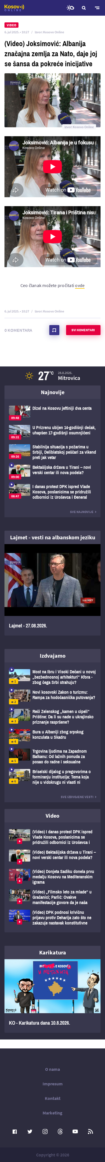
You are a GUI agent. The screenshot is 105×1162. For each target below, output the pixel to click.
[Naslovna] (14, 7)
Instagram (45, 1131)
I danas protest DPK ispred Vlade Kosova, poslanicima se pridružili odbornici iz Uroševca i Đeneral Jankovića (52, 492)
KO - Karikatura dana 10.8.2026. (52, 996)
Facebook (15, 1131)
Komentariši (54, 330)
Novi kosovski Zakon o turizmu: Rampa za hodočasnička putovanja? (52, 697)
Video (52, 815)
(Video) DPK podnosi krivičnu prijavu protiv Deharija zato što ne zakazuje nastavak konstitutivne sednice (52, 918)
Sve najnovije (82, 512)
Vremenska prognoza (70, 7)
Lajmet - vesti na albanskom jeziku (52, 537)
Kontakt (52, 1098)
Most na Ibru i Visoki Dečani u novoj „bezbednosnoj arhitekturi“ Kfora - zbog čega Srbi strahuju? (52, 677)
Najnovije (52, 392)
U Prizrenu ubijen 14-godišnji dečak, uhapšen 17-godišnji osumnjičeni (52, 432)
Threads (60, 1131)
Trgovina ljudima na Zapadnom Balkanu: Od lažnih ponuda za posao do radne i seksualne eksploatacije (52, 757)
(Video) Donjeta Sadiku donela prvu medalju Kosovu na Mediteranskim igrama (52, 877)
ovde (80, 285)
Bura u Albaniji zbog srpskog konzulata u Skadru (52, 736)
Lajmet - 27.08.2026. (52, 590)
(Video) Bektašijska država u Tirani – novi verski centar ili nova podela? (52, 857)
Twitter (30, 1131)
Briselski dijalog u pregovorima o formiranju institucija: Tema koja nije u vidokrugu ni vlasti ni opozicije (52, 777)
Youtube (75, 1131)
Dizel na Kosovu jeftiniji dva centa (52, 413)
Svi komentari (83, 330)
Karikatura (52, 952)
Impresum (53, 1083)
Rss (90, 1131)
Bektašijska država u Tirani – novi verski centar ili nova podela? (52, 472)
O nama (52, 1069)
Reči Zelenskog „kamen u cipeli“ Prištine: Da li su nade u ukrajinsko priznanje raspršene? (52, 717)
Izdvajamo (53, 655)
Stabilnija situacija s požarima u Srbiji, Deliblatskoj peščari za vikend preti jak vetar (52, 452)
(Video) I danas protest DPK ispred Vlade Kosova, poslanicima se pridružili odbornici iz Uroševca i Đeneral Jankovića (52, 837)
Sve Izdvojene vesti (77, 797)
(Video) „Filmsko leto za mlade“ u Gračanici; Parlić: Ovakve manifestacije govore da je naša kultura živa (52, 897)
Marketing (52, 1113)
